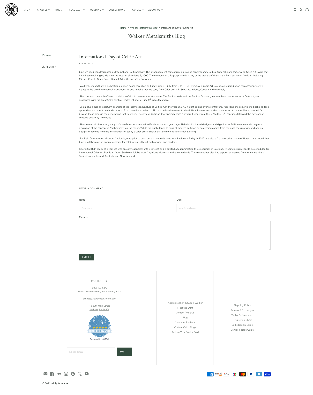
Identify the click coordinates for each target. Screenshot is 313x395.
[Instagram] (66, 374)
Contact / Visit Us (185, 312)
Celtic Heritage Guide (242, 329)
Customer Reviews (185, 322)
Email (179, 199)
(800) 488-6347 (99, 287)
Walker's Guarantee (242, 315)
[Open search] (295, 9)
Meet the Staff (185, 307)
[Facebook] (52, 374)
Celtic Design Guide (242, 325)
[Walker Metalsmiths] (11, 9)
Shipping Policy (242, 305)
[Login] (300, 10)
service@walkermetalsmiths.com (99, 298)
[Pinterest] (73, 374)
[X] (80, 374)
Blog (185, 317)
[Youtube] (87, 374)
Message (83, 217)
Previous (46, 55)
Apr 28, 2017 (86, 63)
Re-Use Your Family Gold (185, 332)
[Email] (45, 374)
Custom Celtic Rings (185, 327)
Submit (124, 351)
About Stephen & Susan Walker (185, 302)
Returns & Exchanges (242, 310)
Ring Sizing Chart (242, 320)
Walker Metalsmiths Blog (143, 27)
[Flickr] (59, 374)
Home (123, 27)
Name (82, 199)
